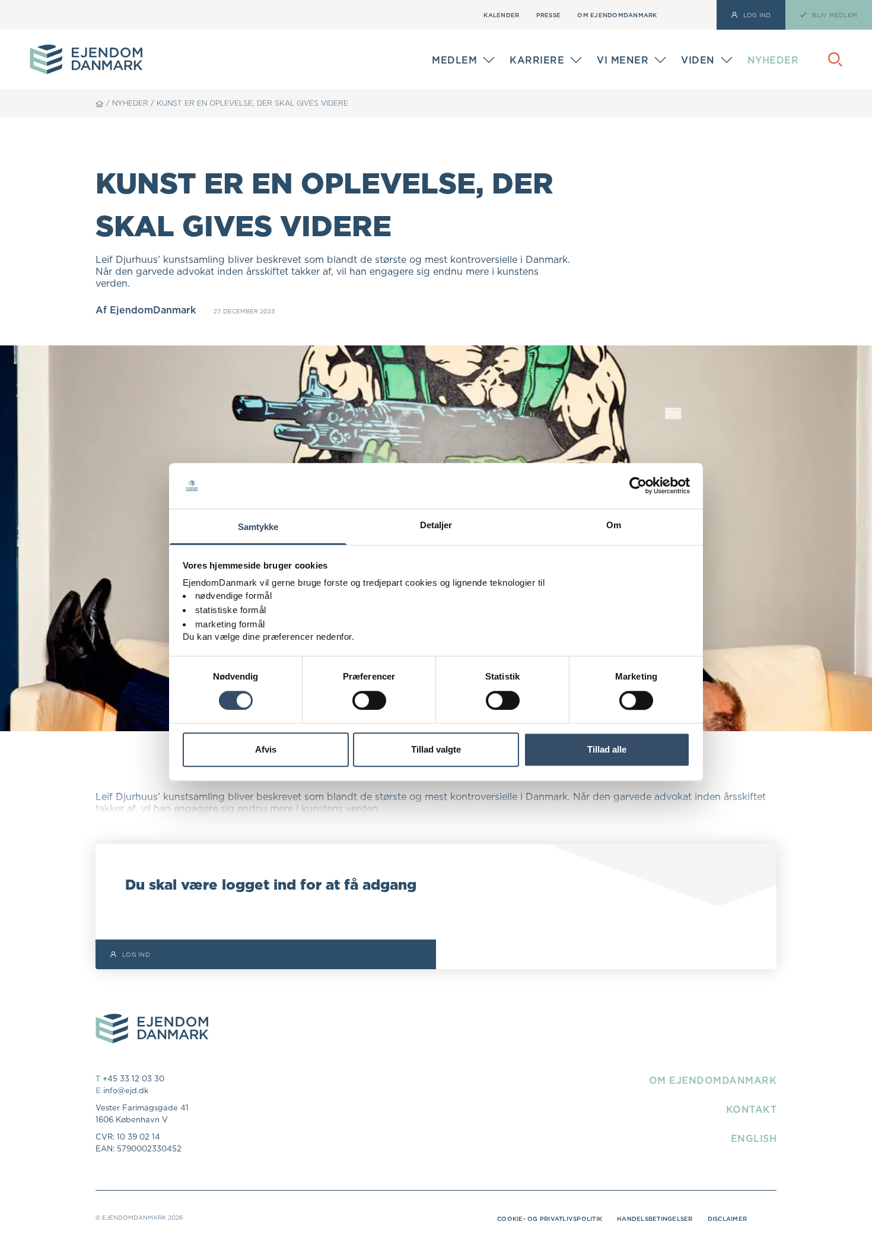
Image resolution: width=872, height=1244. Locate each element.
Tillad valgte (436, 749)
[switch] (369, 700)
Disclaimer (727, 1218)
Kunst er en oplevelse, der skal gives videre (252, 103)
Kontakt (751, 1109)
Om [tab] (613, 525)
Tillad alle (606, 749)
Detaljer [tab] (436, 525)
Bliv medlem (459, 63)
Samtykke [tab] (258, 527)
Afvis (265, 749)
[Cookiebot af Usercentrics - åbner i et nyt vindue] (638, 486)
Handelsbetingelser (655, 1218)
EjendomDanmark (153, 309)
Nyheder (773, 59)
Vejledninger (711, 52)
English (754, 1138)
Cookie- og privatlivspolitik (549, 1218)
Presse (548, 15)
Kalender (501, 15)
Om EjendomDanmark (617, 15)
